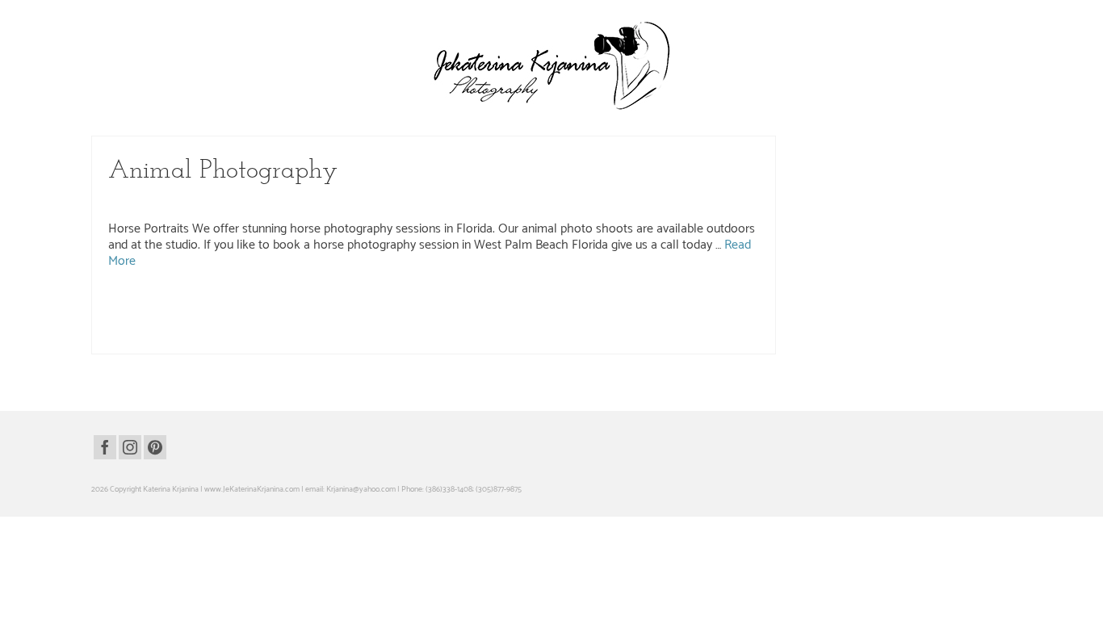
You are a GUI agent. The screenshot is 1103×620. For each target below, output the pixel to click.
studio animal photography (677, 320)
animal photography (219, 303)
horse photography (549, 303)
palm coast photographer (175, 320)
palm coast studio (431, 320)
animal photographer (149, 303)
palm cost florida (489, 320)
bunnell (266, 303)
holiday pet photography (477, 303)
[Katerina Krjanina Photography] (551, 65)
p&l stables (716, 303)
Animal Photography (198, 201)
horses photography (663, 303)
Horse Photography (276, 201)
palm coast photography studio (350, 320)
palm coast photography (258, 320)
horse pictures (605, 303)
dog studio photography (396, 303)
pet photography (604, 320)
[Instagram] (130, 447)
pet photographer (547, 320)
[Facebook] (105, 447)
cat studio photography (318, 303)
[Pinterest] (155, 447)
